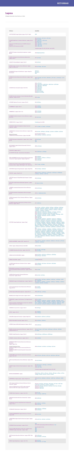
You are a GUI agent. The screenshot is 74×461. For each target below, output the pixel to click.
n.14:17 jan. (39, 404)
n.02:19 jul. (43, 207)
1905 (36, 34)
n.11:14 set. (52, 131)
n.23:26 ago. (44, 151)
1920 (36, 141)
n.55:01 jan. (39, 281)
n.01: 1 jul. (38, 392)
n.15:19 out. (46, 209)
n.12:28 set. (56, 131)
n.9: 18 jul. (38, 286)
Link (55, 424)
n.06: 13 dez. (48, 38)
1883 (36, 429)
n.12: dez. (52, 374)
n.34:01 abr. (49, 300)
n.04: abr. (50, 373)
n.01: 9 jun (38, 249)
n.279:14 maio (37, 222)
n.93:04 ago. (58, 214)
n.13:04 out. (37, 209)
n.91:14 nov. (39, 303)
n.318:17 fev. (39, 230)
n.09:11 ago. (39, 139)
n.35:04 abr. (53, 300)
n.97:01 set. (49, 215)
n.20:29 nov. (37, 210)
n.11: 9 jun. (47, 384)
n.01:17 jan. (39, 172)
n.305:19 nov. (42, 226)
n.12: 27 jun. (52, 384)
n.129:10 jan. (39, 159)
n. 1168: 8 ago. (39, 43)
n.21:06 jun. (37, 173)
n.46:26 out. (48, 279)
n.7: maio (39, 164)
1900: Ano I (37, 70)
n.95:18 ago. (39, 215)
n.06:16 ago (61, 207)
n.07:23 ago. (37, 208)
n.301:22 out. (52, 225)
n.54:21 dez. (39, 280)
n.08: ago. (37, 374)
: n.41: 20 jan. (39, 264)
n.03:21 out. (48, 316)
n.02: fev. (42, 373)
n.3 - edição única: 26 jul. (41, 193)
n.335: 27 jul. (44, 393)
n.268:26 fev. (59, 218)
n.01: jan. (38, 373)
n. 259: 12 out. (44, 40)
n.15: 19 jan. (39, 250)
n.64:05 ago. (39, 302)
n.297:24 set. (60, 224)
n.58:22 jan (53, 281)
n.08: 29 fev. (49, 77)
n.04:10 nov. (39, 203)
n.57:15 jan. (48, 281)
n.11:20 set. (56, 208)
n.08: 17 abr (60, 383)
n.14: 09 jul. (44, 346)
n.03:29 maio (50, 334)
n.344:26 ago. (44, 234)
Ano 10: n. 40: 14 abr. (40, 92)
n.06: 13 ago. (43, 249)
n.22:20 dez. (42, 210)
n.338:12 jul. (44, 233)
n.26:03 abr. (49, 211)
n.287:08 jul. (39, 223)
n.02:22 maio (44, 334)
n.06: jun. (59, 373)
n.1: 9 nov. (38, 269)
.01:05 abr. (39, 106)
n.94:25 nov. (48, 303)
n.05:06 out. (53, 240)
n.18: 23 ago (44, 364)
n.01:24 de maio (40, 295)
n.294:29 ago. (44, 224)
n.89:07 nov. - (59, 302)
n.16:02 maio (43, 172)
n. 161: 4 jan (39, 393)
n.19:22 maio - (54, 172)
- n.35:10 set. (41, 173)
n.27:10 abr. (54, 211)
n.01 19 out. (39, 440)
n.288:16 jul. (44, 223)
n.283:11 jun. (48, 222)
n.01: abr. (38, 131)
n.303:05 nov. (62, 225)
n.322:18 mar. (60, 230)
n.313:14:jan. (44, 229)
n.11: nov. (48, 374)
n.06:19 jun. (60, 329)
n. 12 (38, 78)
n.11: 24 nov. (39, 299)
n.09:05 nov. (42, 241)
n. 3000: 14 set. (39, 46)
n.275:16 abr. (42, 221)
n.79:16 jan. (39, 312)
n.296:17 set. (55, 224)
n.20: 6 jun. (43, 275)
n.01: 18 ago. (39, 66)
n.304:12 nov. (37, 226)
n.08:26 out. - (37, 241)
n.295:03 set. (50, 224)
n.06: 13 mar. (51, 383)
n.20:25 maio (39, 151)
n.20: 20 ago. (39, 111)
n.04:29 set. (39, 403)
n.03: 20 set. (48, 419)
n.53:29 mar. (39, 409)
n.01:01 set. (39, 62)
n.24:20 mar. (39, 211)
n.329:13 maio (54, 231)
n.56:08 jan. (43, 281)
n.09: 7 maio (37, 384)
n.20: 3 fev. (42, 387)
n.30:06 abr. (39, 263)
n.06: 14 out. (57, 240)
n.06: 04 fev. (44, 255)
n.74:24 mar (39, 214)
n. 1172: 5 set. (44, 43)
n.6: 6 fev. (38, 275)
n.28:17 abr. (59, 211)
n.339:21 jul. (48, 233)
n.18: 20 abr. (39, 279)
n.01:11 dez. (39, 57)
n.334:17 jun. (53, 232)
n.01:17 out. (39, 378)
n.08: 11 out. (41, 388)
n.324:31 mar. (43, 231)
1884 (36, 430)
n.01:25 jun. (39, 320)
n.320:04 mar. (49, 230)
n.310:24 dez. (58, 226)
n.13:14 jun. (44, 291)
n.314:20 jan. (49, 229)
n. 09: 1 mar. (53, 77)
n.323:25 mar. (37, 231)
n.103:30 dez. (59, 303)
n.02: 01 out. (44, 254)
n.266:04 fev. (49, 218)
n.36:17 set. (46, 173)
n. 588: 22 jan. (39, 86)
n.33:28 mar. (43, 300)
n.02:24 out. (43, 378)
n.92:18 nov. (44, 303)
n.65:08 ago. (45, 302)
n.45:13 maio (59, 301)
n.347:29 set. (55, 234)
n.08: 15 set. (46, 385)
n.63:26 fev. (46, 282)
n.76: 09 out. (39, 365)
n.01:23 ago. (39, 178)
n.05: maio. (55, 373)
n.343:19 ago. (39, 234)
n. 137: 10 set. (39, 83)
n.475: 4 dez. (56, 84)
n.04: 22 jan (39, 77)
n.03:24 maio (50, 329)
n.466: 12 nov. (50, 84)
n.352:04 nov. (53, 235)
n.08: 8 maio (39, 435)
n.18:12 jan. (39, 300)
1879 (36, 423)
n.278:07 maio (59, 221)
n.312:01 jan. (39, 229)
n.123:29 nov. (39, 158)
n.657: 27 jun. (39, 41)
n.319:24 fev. (44, 230)
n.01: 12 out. (39, 117)
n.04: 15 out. (52, 355)
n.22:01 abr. (44, 134)
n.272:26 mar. (54, 219)
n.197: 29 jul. (39, 39)
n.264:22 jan (39, 218)
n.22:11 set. (53, 346)
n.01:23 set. (39, 316)
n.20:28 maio (59, 172)
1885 (36, 431)
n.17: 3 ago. (44, 441)
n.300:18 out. (47, 225)
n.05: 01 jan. (39, 255)
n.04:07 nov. (53, 378)
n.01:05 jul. (39, 311)
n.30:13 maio (39, 213)
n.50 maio (39, 287)
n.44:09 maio (53, 301)
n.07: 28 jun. (37, 330)
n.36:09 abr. (58, 300)
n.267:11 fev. (54, 218)
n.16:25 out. (51, 209)
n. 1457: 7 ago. (39, 44)
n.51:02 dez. (58, 279)
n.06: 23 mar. (39, 188)
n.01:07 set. (39, 240)
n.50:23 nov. (53, 279)
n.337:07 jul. (39, 233)
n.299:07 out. (41, 225)
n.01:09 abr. (39, 338)
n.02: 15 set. (44, 355)
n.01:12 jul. (39, 207)
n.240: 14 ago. (39, 217)
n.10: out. (44, 374)
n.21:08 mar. (39, 134)
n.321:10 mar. (54, 230)
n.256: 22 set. (39, 40)
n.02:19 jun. (39, 102)
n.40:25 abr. (48, 301)
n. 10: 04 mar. (58, 77)
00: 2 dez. (59, 385)
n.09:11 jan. (39, 307)
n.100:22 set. (53, 215)
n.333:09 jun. (48, 232)
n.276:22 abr (47, 221)
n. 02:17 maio (44, 329)
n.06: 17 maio (39, 364)
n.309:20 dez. (53, 226)
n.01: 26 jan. (39, 168)
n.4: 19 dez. (39, 245)
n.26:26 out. (44, 320)
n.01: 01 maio (39, 329)
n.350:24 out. (42, 235)
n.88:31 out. (54, 302)
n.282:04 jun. (43, 222)
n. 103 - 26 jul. (39, 367)
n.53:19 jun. (39, 157)
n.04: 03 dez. (54, 254)
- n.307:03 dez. (47, 226)
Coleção (36, 122)
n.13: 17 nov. (55, 385)
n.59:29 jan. (58, 281)
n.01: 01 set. (39, 355)
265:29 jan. (44, 218)
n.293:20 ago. (39, 224)
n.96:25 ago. (44, 215)
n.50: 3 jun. (44, 436)
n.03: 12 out (39, 38)
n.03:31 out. (48, 378)
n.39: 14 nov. (49, 263)
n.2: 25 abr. (43, 126)
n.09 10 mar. (39, 441)
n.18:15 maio (49, 172)
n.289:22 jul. (48, 223)
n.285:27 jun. (58, 222)
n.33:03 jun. (55, 213)
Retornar (63, 3)
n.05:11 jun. (55, 329)
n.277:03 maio (53, 221)
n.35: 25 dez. (49, 364)
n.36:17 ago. (44, 279)
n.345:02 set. (50, 234)
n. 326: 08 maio (40, 84)
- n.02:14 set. (43, 240)
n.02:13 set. (44, 419)
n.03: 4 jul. (41, 385)
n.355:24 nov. (39, 236)
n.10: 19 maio (42, 384)
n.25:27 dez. (49, 134)
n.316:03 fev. (59, 229)
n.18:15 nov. (55, 209)
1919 (36, 140)
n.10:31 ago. (47, 131)
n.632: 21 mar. (39, 87)
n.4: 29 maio (39, 146)
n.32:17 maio (50, 213)
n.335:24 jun (58, 232)
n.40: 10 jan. (39, 107)
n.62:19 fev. (42, 282)
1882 (36, 428)
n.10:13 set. (51, 208)
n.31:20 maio (44, 213)
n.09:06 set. (47, 208)
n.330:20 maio (60, 231)
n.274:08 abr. (37, 221)
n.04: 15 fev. (41, 383)
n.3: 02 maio (48, 126)
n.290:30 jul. (53, 223)
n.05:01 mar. (39, 291)
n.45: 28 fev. (39, 112)
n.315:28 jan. (54, 229)
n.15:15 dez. (44, 403)
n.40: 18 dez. (53, 263)
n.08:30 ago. (42, 208)
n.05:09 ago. (56, 207)
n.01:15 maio (39, 334)
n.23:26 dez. (47, 210)
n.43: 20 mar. (39, 436)
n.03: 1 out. (48, 355)
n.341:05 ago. (58, 233)
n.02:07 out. (43, 316)
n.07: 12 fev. (44, 77)
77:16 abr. (48, 214)
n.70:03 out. (44, 157)
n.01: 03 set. (39, 254)
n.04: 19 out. (44, 38)
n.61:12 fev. (37, 282)
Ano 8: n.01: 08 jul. (40, 91)
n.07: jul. (62, 373)
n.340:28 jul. (53, 233)
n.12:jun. (38, 97)
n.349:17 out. (37, 235)
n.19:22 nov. (60, 209)
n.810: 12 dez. (39, 90)
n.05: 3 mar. (46, 383)
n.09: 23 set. (50, 385)
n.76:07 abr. (44, 214)
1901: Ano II (37, 72)
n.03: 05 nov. (48, 254)
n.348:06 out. (60, 234)
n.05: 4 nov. (57, 355)
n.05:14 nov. (58, 378)
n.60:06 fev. (62, 281)
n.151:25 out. (39, 216)
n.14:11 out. (42, 209)
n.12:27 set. (60, 208)
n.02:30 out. (39, 324)
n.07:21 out (62, 240)
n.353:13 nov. (58, 235)
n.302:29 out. (56, 225)
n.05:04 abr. (44, 408)
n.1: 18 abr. (39, 126)
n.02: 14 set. (44, 66)
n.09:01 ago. (43, 131)
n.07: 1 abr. (56, 383)
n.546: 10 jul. (44, 85)
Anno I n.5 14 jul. (40, 183)
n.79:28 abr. (53, 214)
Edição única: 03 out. (41, 52)
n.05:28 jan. (39, 156)
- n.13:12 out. (60, 131)
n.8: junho (43, 164)
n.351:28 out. (48, 235)
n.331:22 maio (37, 232)
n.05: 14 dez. (39, 198)
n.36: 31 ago (44, 263)
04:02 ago (51, 207)
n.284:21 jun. (53, 222)
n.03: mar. (46, 373)
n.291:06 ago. (58, 223)
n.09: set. (40, 374)
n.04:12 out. (44, 168)
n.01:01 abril (39, 346)
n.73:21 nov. (48, 157)
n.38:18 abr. (39, 301)
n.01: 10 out (39, 414)
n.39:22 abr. (44, 301)
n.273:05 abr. (59, 219)
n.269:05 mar (37, 219)
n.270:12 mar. (43, 219)
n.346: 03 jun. (45, 84)
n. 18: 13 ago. (49, 346)
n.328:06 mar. (48, 231)
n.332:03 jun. (43, 232)
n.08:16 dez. (39, 398)
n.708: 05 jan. (39, 88)
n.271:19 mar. (48, 219)
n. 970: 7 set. (39, 42)
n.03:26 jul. (47, 207)
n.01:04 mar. (39, 408)
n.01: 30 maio (39, 360)
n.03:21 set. (48, 240)
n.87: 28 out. (49, 302)
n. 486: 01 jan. (39, 85)
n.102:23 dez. (53, 303)
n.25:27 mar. (44, 211)
